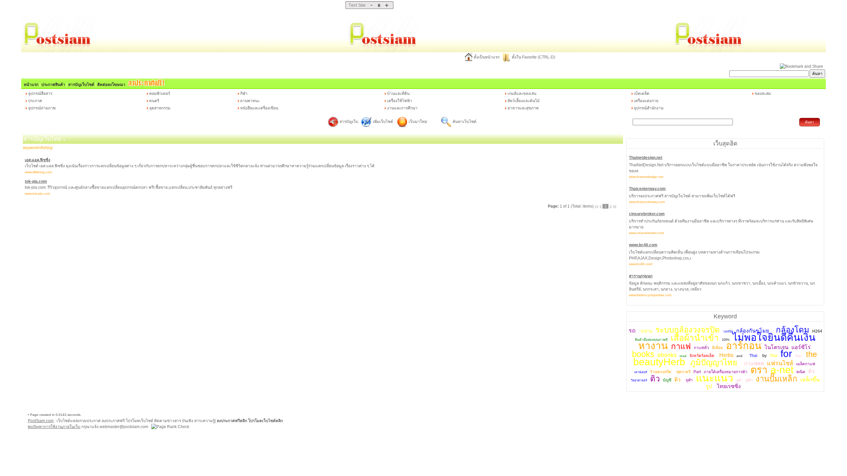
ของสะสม (763, 93)
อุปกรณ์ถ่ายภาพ (42, 108)
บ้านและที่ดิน (398, 93)
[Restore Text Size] (379, 7)
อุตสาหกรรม (159, 108)
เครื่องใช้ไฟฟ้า (399, 101)
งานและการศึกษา (402, 108)
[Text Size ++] (386, 7)
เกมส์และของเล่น (522, 93)
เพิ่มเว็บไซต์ (383, 121)
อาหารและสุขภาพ (523, 108)
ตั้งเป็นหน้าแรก (487, 57)
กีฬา (243, 93)
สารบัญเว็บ (348, 121)
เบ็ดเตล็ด (641, 93)
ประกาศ (35, 101)
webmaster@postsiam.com (124, 426)
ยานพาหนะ (250, 101)
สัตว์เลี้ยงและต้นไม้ (524, 101)
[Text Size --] (371, 7)
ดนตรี (154, 101)
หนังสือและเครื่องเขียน (259, 108)
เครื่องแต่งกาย (646, 101)
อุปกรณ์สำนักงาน (648, 108)
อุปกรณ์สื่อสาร (40, 93)
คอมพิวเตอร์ (159, 93)
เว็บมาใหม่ (418, 121)
